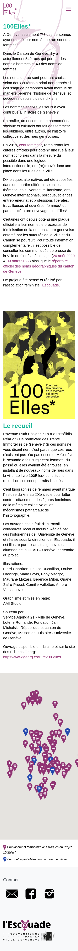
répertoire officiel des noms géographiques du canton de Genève (38, 266)
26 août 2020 (64, 256)
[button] (25, 732)
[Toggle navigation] (69, 9)
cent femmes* (30, 145)
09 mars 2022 (18, 261)
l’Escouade (50, 285)
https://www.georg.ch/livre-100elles (32, 657)
